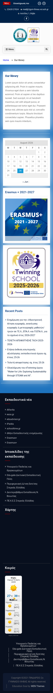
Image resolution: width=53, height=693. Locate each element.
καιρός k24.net (13, 635)
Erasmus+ (12, 438)
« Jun (25, 181)
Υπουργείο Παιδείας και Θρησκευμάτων (28, 645)
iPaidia (10, 424)
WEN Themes (37, 686)
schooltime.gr (13, 428)
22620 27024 (13, 9)
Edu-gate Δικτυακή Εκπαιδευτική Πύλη (29, 650)
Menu (11, 49)
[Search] (46, 49)
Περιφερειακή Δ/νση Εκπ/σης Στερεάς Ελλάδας (29, 655)
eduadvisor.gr (13, 419)
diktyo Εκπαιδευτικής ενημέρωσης (25, 433)
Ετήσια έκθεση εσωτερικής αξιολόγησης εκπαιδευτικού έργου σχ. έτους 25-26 (27, 353)
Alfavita (11, 409)
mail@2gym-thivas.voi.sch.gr (35, 9)
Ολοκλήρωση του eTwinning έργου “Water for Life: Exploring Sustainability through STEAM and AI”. (26, 371)
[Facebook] (26, 18)
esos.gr (10, 414)
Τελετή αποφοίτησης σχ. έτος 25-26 (25, 362)
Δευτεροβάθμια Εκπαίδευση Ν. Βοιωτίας (29, 660)
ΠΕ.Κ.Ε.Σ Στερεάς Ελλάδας (20, 500)
